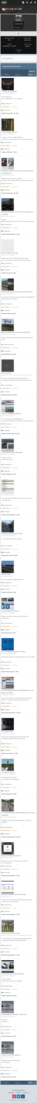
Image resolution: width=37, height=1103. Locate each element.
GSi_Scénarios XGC (7, 731)
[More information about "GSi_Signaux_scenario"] (7, 765)
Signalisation (12, 653)
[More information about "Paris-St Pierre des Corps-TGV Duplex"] (7, 966)
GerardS (5, 93)
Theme (18, 1092)
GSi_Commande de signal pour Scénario (13, 651)
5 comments (6, 190)
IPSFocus (22, 1090)
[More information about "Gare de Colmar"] (7, 567)
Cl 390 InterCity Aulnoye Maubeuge (11, 452)
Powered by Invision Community (19, 1100)
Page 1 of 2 (18, 74)
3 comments (6, 270)
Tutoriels (11, 495)
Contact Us (26, 1092)
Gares (11, 576)
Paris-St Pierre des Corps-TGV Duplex (12, 974)
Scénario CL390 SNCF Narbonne (10, 1055)
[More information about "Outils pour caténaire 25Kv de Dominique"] (7, 887)
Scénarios (12, 93)
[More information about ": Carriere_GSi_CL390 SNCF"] (7, 84)
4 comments (6, 430)
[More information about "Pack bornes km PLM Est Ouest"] (7, 926)
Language (11, 1092)
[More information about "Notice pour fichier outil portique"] (7, 848)
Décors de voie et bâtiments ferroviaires (20, 375)
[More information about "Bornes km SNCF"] (7, 365)
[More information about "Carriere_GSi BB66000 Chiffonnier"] (7, 406)
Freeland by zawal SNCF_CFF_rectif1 (12, 533)
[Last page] (35, 74)
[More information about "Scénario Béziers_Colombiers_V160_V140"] (7, 1007)
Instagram (14, 1096)
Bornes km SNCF (6, 373)
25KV (10, 858)
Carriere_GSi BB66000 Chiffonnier (11, 413)
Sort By (32, 71)
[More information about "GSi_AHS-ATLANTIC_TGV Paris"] (7, 604)
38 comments (7, 351)
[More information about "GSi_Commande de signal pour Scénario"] (7, 644)
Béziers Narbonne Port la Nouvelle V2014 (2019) (15, 332)
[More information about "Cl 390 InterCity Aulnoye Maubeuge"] (7, 445)
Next (30, 74)
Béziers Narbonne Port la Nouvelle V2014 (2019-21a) (16, 292)
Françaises (12, 294)
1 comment (6, 149)
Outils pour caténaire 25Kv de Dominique (13, 894)
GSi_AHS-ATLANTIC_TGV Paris (10, 611)
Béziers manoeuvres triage (9, 253)
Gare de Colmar (6, 574)
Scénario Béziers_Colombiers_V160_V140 (13, 1014)
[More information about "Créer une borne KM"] (7, 485)
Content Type (8, 58)
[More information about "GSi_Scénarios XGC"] (7, 724)
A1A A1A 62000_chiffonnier (9, 132)
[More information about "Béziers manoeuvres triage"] (7, 245)
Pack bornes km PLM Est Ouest (10, 933)
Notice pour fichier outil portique (11, 856)
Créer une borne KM (7, 493)
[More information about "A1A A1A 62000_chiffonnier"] (7, 125)
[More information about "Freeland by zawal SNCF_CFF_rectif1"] (7, 526)
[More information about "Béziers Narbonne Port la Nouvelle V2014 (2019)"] (7, 325)
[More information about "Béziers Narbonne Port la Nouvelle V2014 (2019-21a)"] (7, 284)
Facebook (23, 1096)
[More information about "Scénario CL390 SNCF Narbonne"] (7, 1048)
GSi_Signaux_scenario (8, 772)
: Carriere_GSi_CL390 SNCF (9, 91)
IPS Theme (15, 1090)
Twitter (18, 1096)
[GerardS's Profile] (18, 33)
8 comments (6, 750)
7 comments (6, 231)
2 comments (6, 310)
